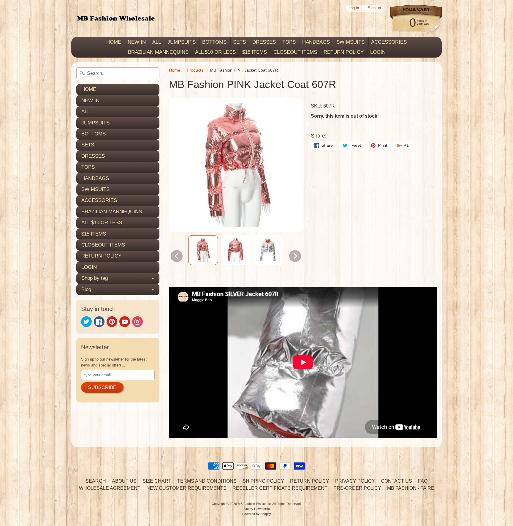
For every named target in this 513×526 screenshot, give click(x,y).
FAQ (423, 481)
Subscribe (102, 387)
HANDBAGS (316, 42)
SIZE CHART (156, 481)
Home (174, 70)
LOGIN (378, 52)
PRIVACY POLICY (355, 481)
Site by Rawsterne (256, 509)
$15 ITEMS (254, 52)
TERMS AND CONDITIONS (207, 481)
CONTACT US (396, 481)
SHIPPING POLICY (263, 481)
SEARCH (96, 481)
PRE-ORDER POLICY (357, 488)
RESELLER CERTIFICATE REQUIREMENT (279, 488)
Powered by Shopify (256, 514)
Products (195, 70)
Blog (86, 289)
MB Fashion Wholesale (254, 504)
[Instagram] (137, 321)
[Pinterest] (112, 321)
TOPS (289, 42)
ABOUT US (124, 481)
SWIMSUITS (350, 42)
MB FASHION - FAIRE (410, 488)
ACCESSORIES (389, 42)
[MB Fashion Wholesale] (115, 18)
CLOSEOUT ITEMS (295, 52)
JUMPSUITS (181, 42)
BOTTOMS (214, 42)
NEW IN (137, 42)
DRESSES (264, 42)
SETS (239, 42)
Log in (354, 8)
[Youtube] (124, 321)
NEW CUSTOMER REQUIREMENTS (186, 488)
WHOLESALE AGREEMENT (109, 488)
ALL (156, 42)
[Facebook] (99, 321)
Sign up (374, 8)
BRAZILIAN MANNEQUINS (158, 52)
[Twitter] (86, 321)
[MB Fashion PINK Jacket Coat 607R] (203, 250)
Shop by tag (94, 278)
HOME (113, 42)
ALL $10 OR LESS (215, 52)
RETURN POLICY (344, 52)
